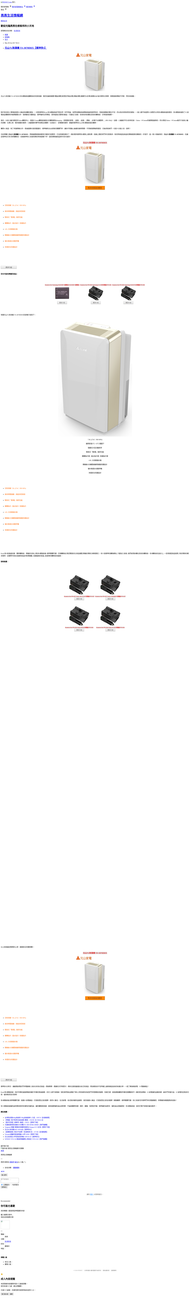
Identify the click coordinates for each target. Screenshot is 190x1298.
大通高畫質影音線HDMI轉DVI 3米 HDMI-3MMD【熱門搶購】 (26, 1125)
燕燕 (2, 1151)
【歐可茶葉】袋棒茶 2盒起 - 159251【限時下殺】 (22, 1122)
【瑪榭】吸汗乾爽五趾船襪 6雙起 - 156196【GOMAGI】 (24, 1120)
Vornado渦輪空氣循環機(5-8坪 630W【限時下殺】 (22, 1134)
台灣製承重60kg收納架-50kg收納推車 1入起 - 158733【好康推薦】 (27, 1117)
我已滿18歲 (5, 1294)
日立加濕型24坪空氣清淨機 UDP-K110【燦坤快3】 (22, 1137)
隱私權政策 (106, 1270)
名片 (6, 39)
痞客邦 (12, 1162)
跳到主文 (4, 21)
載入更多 (4, 1175)
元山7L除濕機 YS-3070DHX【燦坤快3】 (26, 48)
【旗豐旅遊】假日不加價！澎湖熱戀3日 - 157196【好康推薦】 (26, 1132)
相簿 (6, 35)
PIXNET (80, 1270)
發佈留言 (4, 1187)
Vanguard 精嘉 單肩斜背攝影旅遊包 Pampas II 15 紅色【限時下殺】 (28, 1127)
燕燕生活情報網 (12, 15)
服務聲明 (113, 1270)
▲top (2, 1171)
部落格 (7, 37)
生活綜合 (17, 31)
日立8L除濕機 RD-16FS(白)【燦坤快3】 (18, 1129)
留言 (16, 1162)
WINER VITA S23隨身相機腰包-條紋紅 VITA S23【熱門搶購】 (26, 1139)
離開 (11, 1294)
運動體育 (16, 1168)
